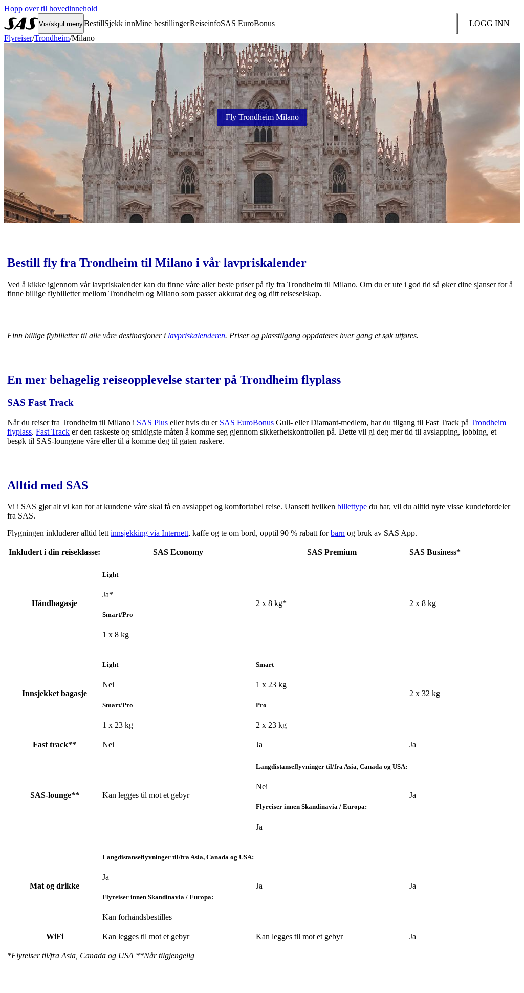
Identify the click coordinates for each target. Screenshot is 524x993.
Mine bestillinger (162, 23)
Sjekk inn (119, 23)
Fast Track (53, 431)
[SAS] (21, 23)
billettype (352, 506)
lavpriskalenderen (196, 335)
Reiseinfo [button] (205, 23)
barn (338, 533)
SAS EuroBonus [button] (248, 23)
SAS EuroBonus (247, 422)
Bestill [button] (94, 23)
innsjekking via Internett (149, 533)
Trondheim (52, 38)
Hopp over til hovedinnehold (50, 8)
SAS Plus (152, 422)
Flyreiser (18, 38)
